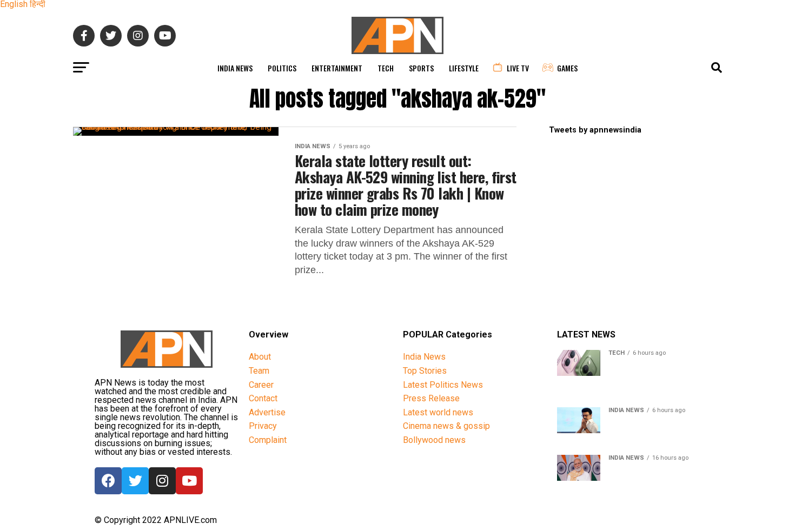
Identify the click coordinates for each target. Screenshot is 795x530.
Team (259, 371)
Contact (263, 398)
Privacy (263, 426)
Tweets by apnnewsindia (595, 130)
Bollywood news (434, 440)
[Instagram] (162, 480)
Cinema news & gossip (446, 426)
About (260, 357)
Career (261, 385)
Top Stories (425, 371)
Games (567, 68)
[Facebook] (108, 480)
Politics (282, 68)
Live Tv (518, 68)
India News (235, 68)
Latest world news (438, 412)
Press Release (431, 398)
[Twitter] (135, 480)
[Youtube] (189, 480)
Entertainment (337, 68)
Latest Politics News (443, 385)
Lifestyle (464, 68)
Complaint (268, 440)
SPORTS (421, 68)
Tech (385, 68)
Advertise (267, 412)
